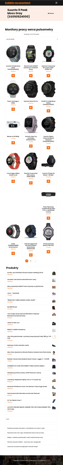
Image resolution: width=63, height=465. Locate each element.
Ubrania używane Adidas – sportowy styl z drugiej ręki (24, 442)
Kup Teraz (14, 75)
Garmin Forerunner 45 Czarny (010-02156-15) (48, 67)
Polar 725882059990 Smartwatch (13, 245)
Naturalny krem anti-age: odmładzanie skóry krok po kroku (25, 433)
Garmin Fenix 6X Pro (31, 101)
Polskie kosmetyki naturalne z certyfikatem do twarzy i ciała (25, 428)
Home (51, 13)
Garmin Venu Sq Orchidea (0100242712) (31, 138)
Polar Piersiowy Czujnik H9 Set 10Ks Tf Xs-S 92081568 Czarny (48, 209)
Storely (48, 460)
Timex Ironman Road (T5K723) (48, 244)
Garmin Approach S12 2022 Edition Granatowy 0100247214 (30, 246)
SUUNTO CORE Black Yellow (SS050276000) (48, 102)
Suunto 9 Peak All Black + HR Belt (48, 174)
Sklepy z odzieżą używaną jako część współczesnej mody (25, 437)
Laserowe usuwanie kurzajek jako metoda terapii (22, 446)
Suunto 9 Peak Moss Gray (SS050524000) (13, 67)
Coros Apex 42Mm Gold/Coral (13, 174)
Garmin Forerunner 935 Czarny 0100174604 (31, 174)
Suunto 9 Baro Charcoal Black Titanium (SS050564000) (48, 139)
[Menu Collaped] (56, 2)
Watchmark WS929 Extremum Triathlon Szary (31, 67)
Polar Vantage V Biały (13, 102)
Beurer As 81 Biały (13, 136)
